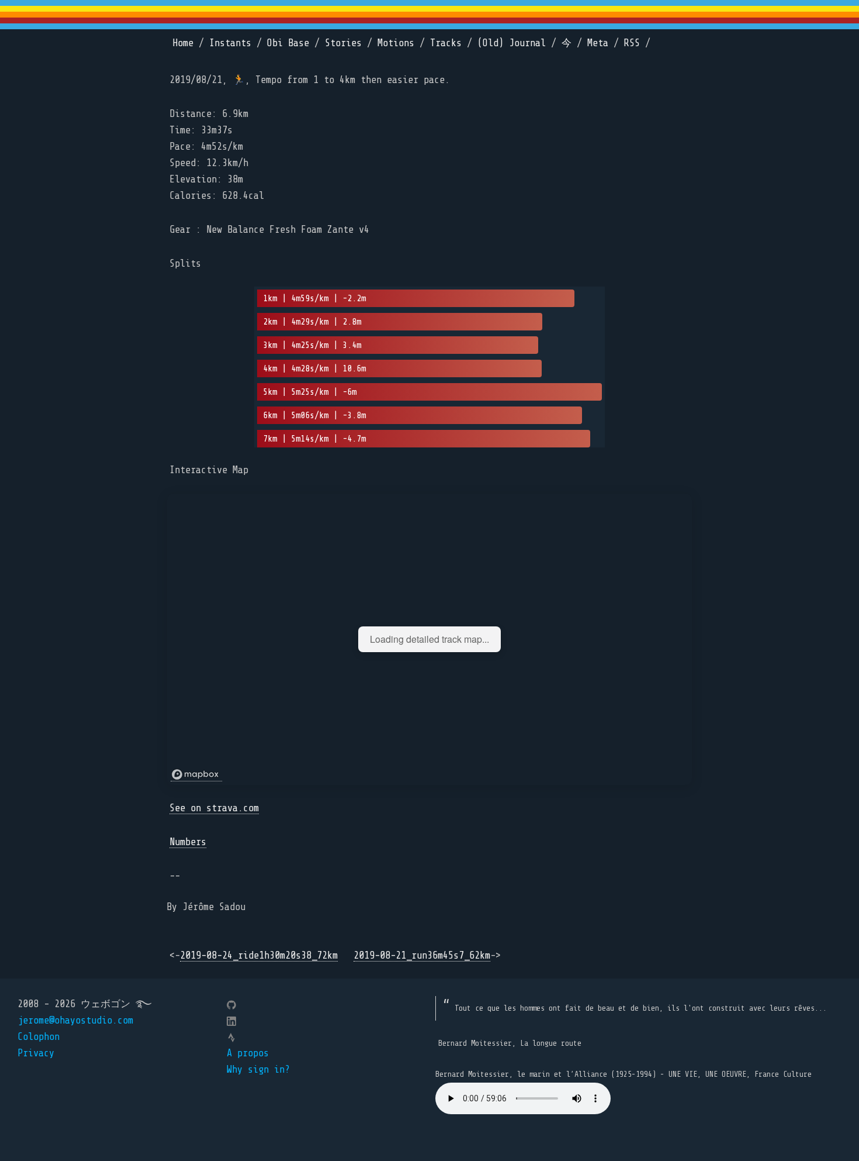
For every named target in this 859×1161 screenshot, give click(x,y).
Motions (395, 43)
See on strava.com (214, 808)
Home (182, 43)
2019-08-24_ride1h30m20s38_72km (259, 955)
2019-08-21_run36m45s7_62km (422, 955)
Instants (230, 43)
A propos (248, 1053)
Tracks (446, 43)
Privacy (36, 1053)
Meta (597, 43)
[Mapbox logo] (196, 774)
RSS (632, 43)
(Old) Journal (511, 43)
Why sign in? (258, 1069)
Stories (343, 43)
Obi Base (288, 43)
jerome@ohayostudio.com (75, 1020)
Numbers (187, 842)
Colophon (39, 1036)
